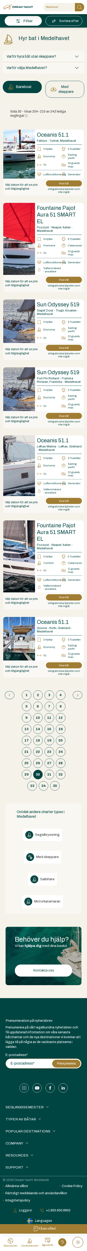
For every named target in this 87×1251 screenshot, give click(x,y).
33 (32, 786)
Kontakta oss (43, 970)
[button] (43, 56)
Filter (28, 21)
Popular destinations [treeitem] (28, 1131)
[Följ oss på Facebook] (50, 1088)
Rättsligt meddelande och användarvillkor (36, 1193)
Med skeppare (66, 89)
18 (38, 740)
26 (38, 763)
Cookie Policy (72, 1186)
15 (49, 729)
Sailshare (47, 879)
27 (49, 763)
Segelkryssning (47, 834)
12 (60, 718)
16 (60, 729)
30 (38, 774)
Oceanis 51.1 (53, 135)
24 (60, 752)
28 (60, 763)
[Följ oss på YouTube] (37, 1088)
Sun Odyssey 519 (58, 305)
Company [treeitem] (14, 1143)
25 (26, 763)
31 (49, 774)
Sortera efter (69, 21)
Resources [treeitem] (17, 1155)
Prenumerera (66, 1063)
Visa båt (64, 183)
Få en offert (47, 1228)
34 (43, 786)
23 (49, 752)
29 (26, 774)
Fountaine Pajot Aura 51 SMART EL (56, 214)
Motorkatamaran (46, 901)
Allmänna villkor (16, 1186)
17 (26, 740)
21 (26, 752)
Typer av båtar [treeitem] (21, 1119)
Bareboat (24, 87)
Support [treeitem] (14, 1167)
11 (49, 718)
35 (55, 786)
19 (49, 740)
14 (38, 729)
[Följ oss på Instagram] (24, 1088)
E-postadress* (17, 1055)
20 (60, 740)
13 (26, 729)
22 (38, 752)
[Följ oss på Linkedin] (63, 1088)
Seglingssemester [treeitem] (25, 1107)
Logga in (25, 1210)
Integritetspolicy (17, 1200)
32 (60, 774)
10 (38, 718)
